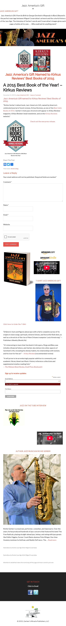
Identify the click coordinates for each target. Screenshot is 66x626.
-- (22, 367)
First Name (8, 389)
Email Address (32, 378)
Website (6, 224)
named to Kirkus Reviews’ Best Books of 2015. (32, 99)
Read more (52, 540)
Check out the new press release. (42, 121)
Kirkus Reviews (51, 114)
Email (6, 215)
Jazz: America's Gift (33, 5)
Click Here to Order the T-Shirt (14, 324)
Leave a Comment (35, 95)
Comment (7, 182)
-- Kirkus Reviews (28, 353)
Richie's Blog (14, 168)
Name (6, 205)
